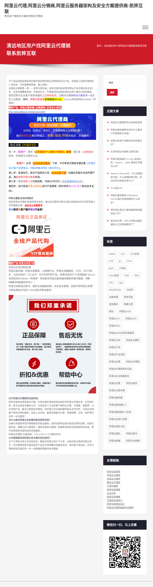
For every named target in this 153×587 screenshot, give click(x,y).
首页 (99, 45)
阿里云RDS (114, 325)
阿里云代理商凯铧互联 (120, 368)
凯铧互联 (128, 296)
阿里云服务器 (116, 397)
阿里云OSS (131, 318)
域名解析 (113, 304)
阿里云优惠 (114, 383)
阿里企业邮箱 (133, 440)
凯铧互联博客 (113, 496)
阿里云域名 (131, 383)
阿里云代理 (114, 361)
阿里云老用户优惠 (118, 419)
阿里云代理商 (133, 361)
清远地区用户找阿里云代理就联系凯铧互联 (125, 45)
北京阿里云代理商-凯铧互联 (124, 151)
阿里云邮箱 (114, 440)
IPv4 (129, 260)
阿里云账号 (131, 433)
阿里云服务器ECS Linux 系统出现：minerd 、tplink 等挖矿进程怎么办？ (126, 162)
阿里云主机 (114, 339)
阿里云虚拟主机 (117, 426)
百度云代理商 (113, 478)
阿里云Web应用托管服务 (121, 332)
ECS (123, 253)
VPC (111, 282)
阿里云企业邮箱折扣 (119, 375)
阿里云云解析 (133, 339)
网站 (111, 311)
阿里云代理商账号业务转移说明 (126, 122)
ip (120, 260)
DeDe (112, 253)
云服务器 (113, 296)
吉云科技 (111, 493)
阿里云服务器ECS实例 (120, 411)
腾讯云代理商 (113, 482)
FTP (111, 260)
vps (121, 282)
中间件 (130, 289)
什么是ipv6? (117, 187)
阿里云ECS (114, 318)
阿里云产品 (114, 347)
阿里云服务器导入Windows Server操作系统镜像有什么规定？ (125, 199)
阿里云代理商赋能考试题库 (120, 507)
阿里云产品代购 (117, 354)
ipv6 (111, 268)
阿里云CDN (125, 311)
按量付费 (128, 304)
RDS (137, 275)
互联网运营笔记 (115, 500)
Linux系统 (114, 275)
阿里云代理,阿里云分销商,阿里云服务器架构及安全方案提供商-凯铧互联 (73, 8)
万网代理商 (112, 485)
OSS (127, 275)
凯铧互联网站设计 (116, 503)
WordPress (115, 289)
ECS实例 (135, 253)
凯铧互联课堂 (113, 489)
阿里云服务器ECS (117, 404)
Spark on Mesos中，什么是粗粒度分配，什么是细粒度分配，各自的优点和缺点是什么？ (127, 177)
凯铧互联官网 (113, 471)
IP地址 (122, 268)
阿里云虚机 (114, 433)
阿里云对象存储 (117, 390)
